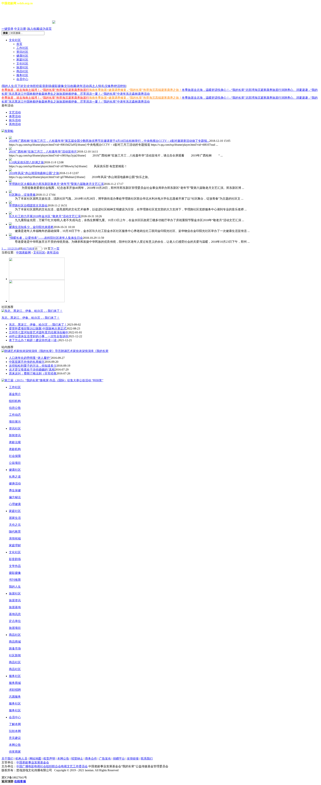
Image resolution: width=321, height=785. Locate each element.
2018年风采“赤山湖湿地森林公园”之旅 (34, 173)
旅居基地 (15, 607)
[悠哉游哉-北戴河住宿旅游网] (37, 278)
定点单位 (15, 621)
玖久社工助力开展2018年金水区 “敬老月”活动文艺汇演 (45, 216)
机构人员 (21, 758)
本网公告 (15, 744)
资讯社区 (22, 51)
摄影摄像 (58, 86)
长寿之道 (15, 476)
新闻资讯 (15, 435)
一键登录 (7, 28)
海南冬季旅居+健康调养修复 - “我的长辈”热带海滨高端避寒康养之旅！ (135, 89)
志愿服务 (15, 696)
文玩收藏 (70, 86)
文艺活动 (15, 112)
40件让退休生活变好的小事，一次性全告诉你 (38, 336)
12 (11, 248)
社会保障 (15, 456)
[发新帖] (7, 131)
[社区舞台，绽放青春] (164, 191)
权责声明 (49, 758)
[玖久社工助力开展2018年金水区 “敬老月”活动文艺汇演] (164, 212)
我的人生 (8, 86)
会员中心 (22, 79)
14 (17, 248)
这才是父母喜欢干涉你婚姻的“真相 (32, 369)
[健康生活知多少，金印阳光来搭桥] (164, 223)
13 (14, 248)
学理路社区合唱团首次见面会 (28, 205)
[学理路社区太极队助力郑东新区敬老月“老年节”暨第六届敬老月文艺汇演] (164, 180)
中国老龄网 (23, 252)
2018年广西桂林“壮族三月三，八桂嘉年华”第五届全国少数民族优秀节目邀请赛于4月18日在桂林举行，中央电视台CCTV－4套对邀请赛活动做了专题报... (109, 140)
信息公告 (15, 407)
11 (8, 248)
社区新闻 (15, 655)
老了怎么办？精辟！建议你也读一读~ (33, 340)
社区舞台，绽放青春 (22, 194)
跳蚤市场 (15, 648)
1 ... (3, 248)
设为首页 (46, 28)
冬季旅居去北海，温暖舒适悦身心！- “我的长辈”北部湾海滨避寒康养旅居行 (231, 89)
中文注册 (20, 28)
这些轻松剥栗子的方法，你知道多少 (32, 365)
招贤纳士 (77, 758)
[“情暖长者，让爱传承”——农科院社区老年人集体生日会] (164, 234)
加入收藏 (33, 28)
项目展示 (15, 421)
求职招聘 (15, 689)
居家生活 (15, 517)
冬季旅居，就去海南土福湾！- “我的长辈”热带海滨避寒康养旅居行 (45, 89)
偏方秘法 (15, 497)
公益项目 (15, 462)
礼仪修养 (108, 86)
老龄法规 (15, 442)
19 (32, 248)
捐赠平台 (119, 758)
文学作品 (15, 566)
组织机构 (15, 401)
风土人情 (95, 86)
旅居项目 (15, 627)
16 (23, 248)
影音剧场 (45, 86)
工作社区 (22, 47)
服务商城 (15, 682)
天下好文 (20, 86)
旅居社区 (22, 67)
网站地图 (35, 758)
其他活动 (15, 124)
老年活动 (83, 86)
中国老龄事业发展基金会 (32, 762)
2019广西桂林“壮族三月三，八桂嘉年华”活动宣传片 (43, 151)
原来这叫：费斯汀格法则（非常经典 (32, 373)
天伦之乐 (15, 524)
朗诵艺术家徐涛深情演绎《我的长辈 (84, 351)
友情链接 (133, 758)
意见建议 (15, 737)
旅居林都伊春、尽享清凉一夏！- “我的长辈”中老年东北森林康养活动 (104, 93)
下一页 (55, 248)
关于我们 (7, 758)
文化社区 (15, 40)
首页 (19, 44)
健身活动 (15, 483)
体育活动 (15, 116)
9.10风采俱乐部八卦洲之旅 (26, 162)
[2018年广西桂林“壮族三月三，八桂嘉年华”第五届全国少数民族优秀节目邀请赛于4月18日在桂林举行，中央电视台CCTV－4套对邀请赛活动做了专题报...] (164, 137)
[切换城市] (11, 12)
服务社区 (22, 75)
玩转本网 (15, 731)
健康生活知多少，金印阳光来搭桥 (31, 227)
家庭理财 (15, 545)
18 (29, 248)
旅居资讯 (15, 600)
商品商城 (15, 641)
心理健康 (15, 504)
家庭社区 (22, 59)
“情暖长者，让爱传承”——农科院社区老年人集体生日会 (46, 237)
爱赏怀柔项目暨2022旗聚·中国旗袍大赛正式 (37, 328)
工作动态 (15, 414)
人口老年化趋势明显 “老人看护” (30, 357)
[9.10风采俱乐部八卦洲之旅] (164, 159)
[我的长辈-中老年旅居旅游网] (37, 301)
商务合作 (91, 758)
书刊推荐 (15, 579)
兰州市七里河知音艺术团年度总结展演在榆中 (38, 332)
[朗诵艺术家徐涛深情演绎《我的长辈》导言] (31, 351)
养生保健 (15, 490)
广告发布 (105, 758)
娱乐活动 (15, 120)
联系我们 (147, 758)
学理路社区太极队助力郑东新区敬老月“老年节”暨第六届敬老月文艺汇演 (56, 183)
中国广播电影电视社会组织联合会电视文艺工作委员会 (52, 766)
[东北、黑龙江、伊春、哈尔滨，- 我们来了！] (32, 310)
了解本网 (15, 724)
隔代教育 (15, 531)
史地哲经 (33, 86)
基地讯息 (15, 614)
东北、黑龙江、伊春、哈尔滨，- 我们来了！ (30, 317)
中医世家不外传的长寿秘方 (27, 361)
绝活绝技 (120, 86)
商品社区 (22, 71)
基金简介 (15, 394)
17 (26, 248)
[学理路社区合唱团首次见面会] (164, 202)
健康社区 (22, 55)
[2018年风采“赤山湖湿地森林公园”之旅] (164, 169)
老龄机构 (15, 449)
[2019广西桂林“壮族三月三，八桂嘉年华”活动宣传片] (164, 148)
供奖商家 (15, 751)
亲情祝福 (15, 538)
